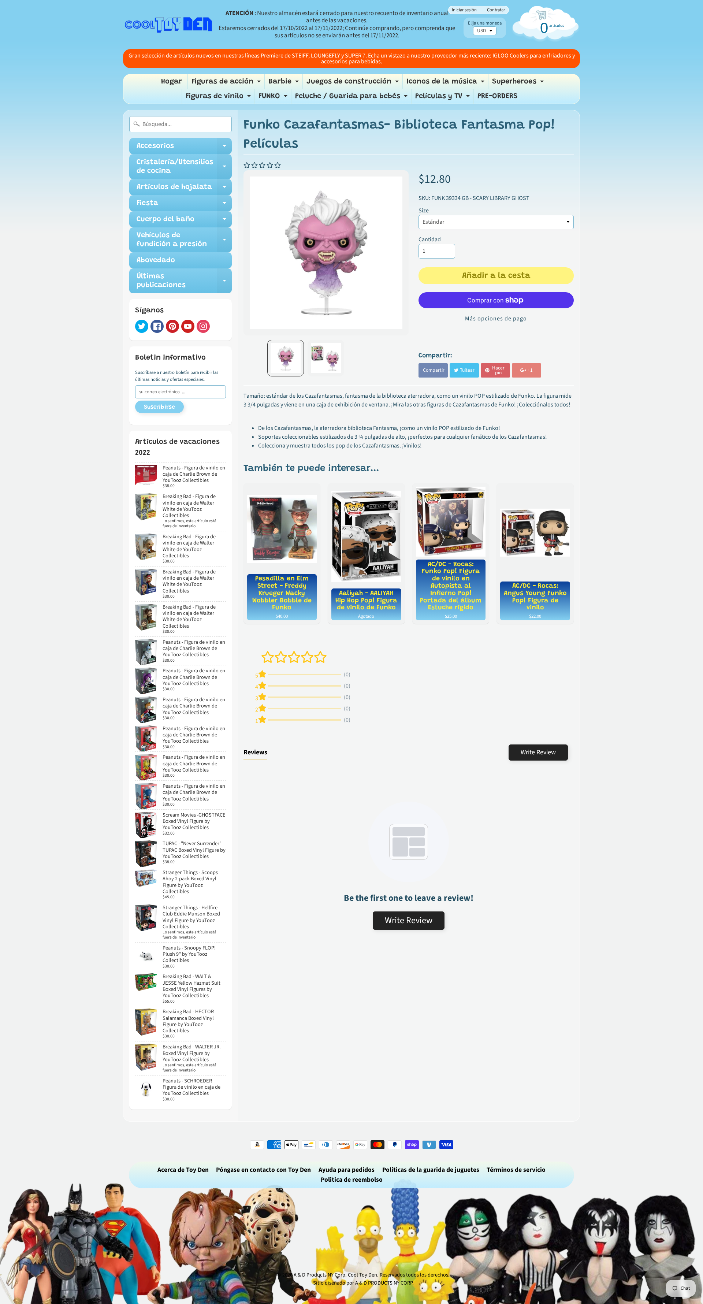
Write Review (538, 752)
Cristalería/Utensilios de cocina (184, 167)
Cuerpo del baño (184, 221)
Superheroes (519, 83)
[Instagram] (203, 326)
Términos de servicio (516, 1169)
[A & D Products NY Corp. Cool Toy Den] (169, 24)
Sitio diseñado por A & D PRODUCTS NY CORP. (363, 1283)
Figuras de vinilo (219, 98)
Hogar (171, 81)
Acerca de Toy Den (183, 1169)
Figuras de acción (227, 83)
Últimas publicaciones (184, 281)
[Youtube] (187, 326)
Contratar (496, 10)
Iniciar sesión (464, 10)
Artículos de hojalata (184, 189)
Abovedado (156, 260)
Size (424, 211)
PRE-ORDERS (497, 96)
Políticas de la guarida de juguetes (430, 1169)
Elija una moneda (485, 23)
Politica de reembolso (352, 1179)
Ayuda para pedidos (347, 1169)
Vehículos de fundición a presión (184, 240)
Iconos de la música (446, 83)
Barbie (284, 83)
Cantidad (430, 239)
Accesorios (184, 148)
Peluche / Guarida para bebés (352, 98)
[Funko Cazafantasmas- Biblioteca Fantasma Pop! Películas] (285, 358)
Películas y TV (443, 98)
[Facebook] (157, 326)
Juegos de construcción (353, 83)
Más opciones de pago (496, 319)
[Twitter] (141, 326)
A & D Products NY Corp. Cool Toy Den (335, 1275)
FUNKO (273, 98)
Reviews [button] (255, 752)
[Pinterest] (172, 326)
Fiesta (184, 205)
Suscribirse (159, 407)
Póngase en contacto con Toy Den (263, 1169)
